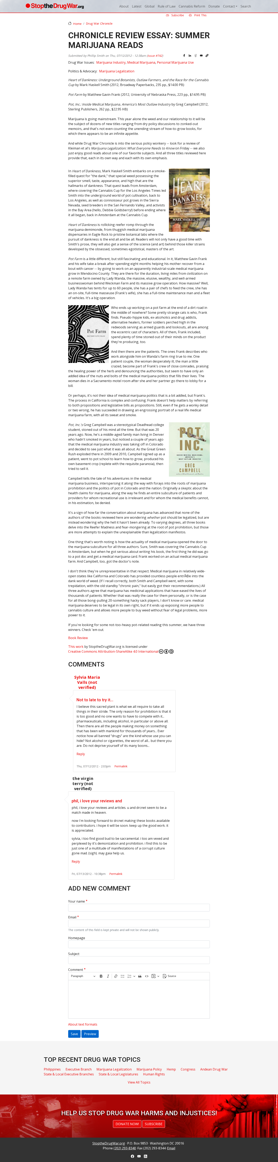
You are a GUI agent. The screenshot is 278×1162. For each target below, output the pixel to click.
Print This (200, 15)
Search (246, 6)
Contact (229, 6)
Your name (76, 901)
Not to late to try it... (95, 699)
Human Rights (154, 1074)
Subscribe (177, 15)
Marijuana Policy (149, 1069)
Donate (214, 6)
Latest (136, 6)
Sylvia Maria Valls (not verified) (87, 682)
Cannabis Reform (192, 6)
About (124, 6)
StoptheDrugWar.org (108, 1143)
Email (72, 917)
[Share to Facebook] (184, 55)
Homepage (76, 938)
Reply (81, 754)
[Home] (54, 6)
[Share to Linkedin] (190, 55)
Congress (188, 1069)
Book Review (78, 638)
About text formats (82, 1024)
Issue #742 (155, 56)
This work (75, 646)
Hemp (171, 1069)
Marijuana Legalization (116, 71)
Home (77, 24)
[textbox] (139, 999)
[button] (207, 55)
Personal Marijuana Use (175, 62)
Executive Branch (79, 1069)
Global (149, 6)
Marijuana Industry (111, 62)
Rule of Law (166, 6)
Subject (73, 954)
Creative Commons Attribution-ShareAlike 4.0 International (113, 651)
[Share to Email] (201, 55)
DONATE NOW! (127, 1124)
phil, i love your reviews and (97, 800)
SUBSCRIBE (153, 1124)
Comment (75, 969)
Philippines (52, 1069)
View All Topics (139, 1082)
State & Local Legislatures (118, 1074)
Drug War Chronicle (99, 23)
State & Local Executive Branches (69, 1074)
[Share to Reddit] (196, 55)
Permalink (120, 766)
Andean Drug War (214, 1069)
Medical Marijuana (141, 62)
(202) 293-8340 (125, 1148)
